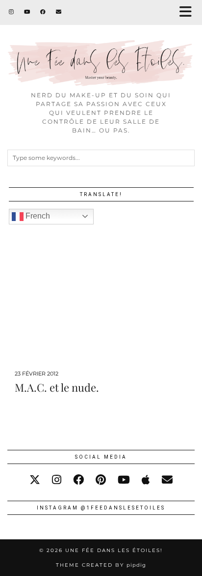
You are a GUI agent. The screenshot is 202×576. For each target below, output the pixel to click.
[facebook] (78, 480)
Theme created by (101, 565)
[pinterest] (101, 480)
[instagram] (56, 480)
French (37, 216)
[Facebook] (43, 12)
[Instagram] (11, 12)
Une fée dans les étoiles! (114, 550)
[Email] (59, 12)
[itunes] (146, 480)
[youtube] (124, 480)
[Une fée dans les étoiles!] (101, 43)
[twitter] (34, 480)
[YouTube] (27, 12)
